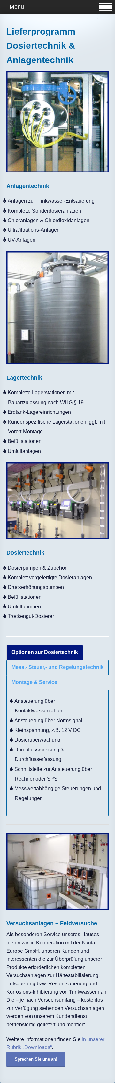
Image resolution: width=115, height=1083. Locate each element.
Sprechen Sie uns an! (36, 1059)
